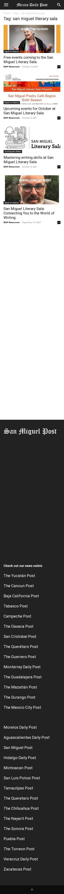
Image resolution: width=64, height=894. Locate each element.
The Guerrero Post (20, 657)
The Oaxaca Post (18, 626)
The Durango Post (19, 697)
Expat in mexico (12, 51)
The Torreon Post (19, 849)
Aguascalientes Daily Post (27, 737)
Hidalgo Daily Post (20, 758)
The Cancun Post (19, 586)
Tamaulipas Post (18, 788)
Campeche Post (17, 616)
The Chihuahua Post (21, 808)
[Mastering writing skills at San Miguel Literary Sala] (32, 139)
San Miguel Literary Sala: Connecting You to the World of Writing (29, 213)
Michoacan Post (18, 768)
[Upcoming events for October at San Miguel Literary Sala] (32, 89)
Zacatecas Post (17, 869)
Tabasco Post (16, 606)
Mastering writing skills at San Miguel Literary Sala (29, 159)
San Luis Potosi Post (22, 778)
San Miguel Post (18, 747)
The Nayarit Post (18, 818)
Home (7, 13)
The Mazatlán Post (20, 687)
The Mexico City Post (22, 707)
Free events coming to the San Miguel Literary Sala (28, 59)
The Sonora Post (18, 828)
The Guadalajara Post (23, 677)
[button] (6, 5)
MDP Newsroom (12, 66)
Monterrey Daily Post (22, 667)
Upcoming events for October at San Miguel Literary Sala (29, 110)
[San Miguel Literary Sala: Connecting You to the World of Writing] (32, 189)
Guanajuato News (13, 151)
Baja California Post (21, 596)
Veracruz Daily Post (21, 859)
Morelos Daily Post (20, 727)
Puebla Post (14, 839)
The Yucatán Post (19, 575)
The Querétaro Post (21, 646)
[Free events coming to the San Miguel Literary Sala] (32, 39)
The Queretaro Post (21, 798)
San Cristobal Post (20, 636)
